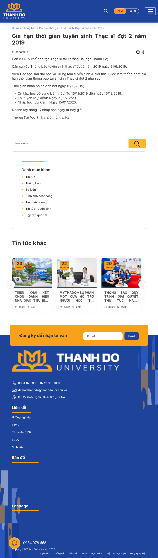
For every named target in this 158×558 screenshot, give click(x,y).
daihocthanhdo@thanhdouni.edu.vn (42, 390)
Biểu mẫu (73, 553)
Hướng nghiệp (21, 417)
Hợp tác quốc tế (36, 215)
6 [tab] (82, 317)
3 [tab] (64, 317)
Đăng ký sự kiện (138, 553)
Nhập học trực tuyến (116, 553)
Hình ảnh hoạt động (39, 196)
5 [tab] (76, 317)
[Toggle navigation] (150, 11)
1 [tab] (53, 317)
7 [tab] (88, 317)
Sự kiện (30, 189)
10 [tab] (105, 317)
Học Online (96, 553)
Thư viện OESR (22, 432)
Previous (11, 285)
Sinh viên (18, 447)
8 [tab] (93, 317)
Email (84, 553)
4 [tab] (70, 317)
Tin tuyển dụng (36, 202)
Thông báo (29, 28)
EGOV (15, 439)
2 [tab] (59, 317)
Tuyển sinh (45, 553)
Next (142, 285)
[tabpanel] (32, 284)
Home (15, 28)
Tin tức (30, 177)
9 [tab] (99, 317)
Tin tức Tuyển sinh (38, 208)
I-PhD (15, 424)
